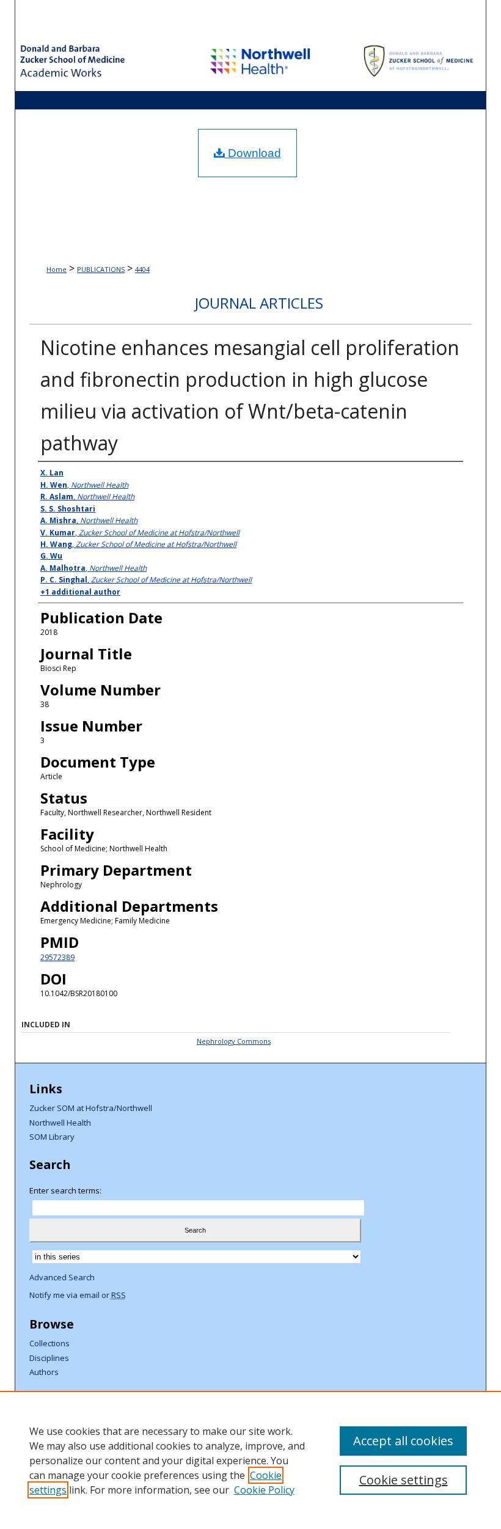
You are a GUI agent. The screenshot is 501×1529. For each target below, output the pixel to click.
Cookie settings (403, 1480)
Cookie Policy (264, 1490)
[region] (250, 1460)
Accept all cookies (403, 1440)
